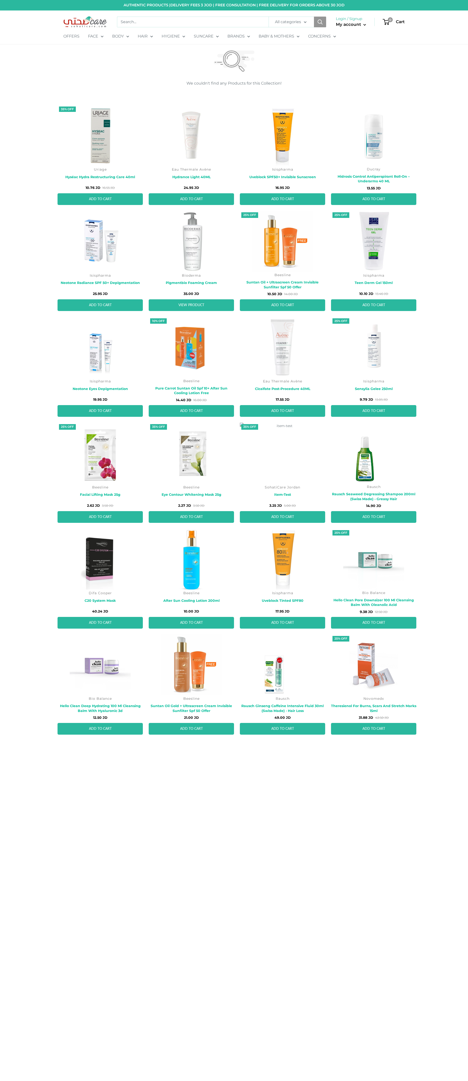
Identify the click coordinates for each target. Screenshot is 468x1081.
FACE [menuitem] (93, 36)
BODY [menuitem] (118, 36)
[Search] (320, 22)
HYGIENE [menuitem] (171, 36)
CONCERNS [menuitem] (319, 36)
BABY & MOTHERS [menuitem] (276, 36)
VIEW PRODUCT (191, 305)
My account (349, 24)
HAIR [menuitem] (143, 36)
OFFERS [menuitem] (71, 36)
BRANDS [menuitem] (236, 36)
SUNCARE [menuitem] (204, 36)
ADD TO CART (100, 199)
